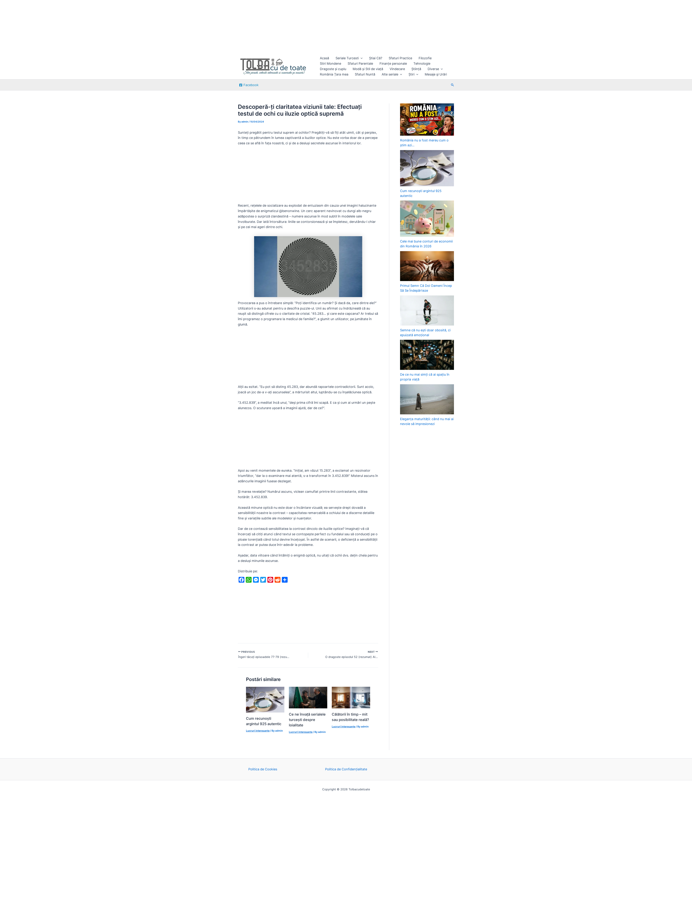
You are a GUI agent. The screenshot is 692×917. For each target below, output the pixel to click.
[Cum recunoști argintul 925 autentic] (427, 168)
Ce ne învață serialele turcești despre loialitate (307, 719)
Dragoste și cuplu (333, 69)
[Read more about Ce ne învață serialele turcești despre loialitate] (308, 697)
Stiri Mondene (330, 63)
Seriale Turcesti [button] (347, 58)
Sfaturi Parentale (360, 63)
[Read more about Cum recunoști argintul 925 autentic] (265, 699)
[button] (361, 58)
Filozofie (425, 58)
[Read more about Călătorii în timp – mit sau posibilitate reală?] (351, 697)
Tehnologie (421, 63)
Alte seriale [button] (390, 74)
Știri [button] (411, 74)
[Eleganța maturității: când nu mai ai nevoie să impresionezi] (427, 399)
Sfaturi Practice (400, 58)
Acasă (324, 58)
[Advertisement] (108, 26)
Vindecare (397, 69)
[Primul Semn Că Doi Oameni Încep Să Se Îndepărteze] (427, 266)
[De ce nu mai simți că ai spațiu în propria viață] (427, 355)
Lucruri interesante (258, 730)
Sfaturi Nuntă (365, 74)
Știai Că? (375, 58)
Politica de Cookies (262, 769)
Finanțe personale (393, 63)
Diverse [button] (433, 69)
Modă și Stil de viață (368, 69)
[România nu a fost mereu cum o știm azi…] (427, 119)
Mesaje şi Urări (436, 74)
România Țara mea (334, 74)
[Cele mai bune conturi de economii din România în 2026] (427, 219)
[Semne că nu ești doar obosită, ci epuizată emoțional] (427, 310)
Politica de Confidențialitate (346, 769)
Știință (416, 69)
